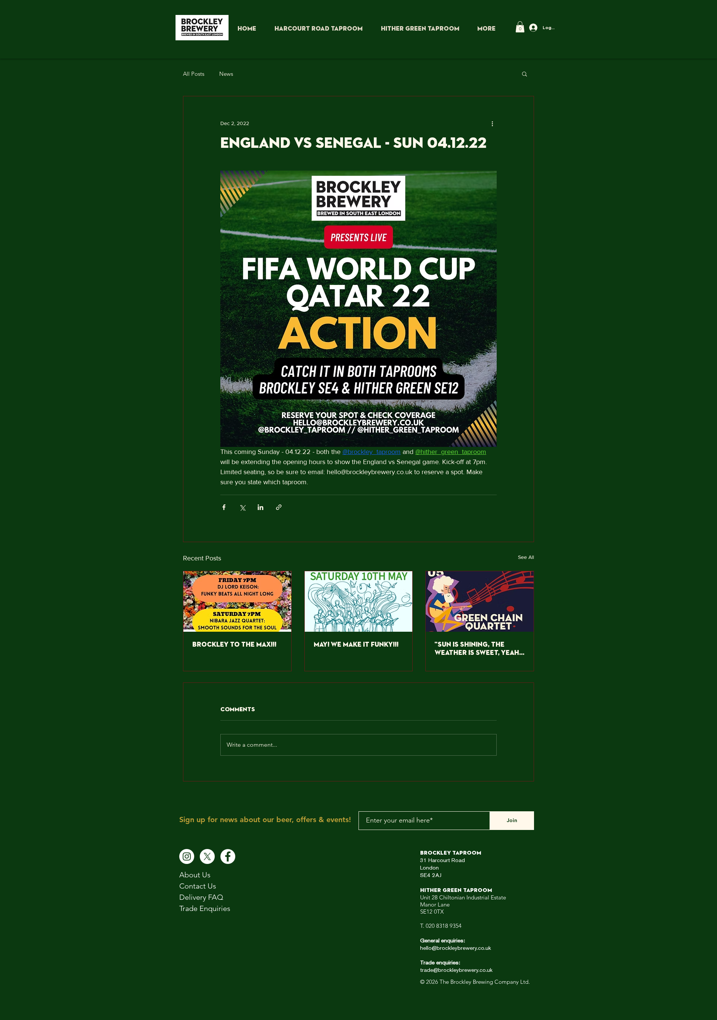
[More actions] (492, 123)
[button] (520, 26)
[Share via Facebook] (223, 507)
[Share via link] (278, 507)
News (226, 73)
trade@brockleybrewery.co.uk (456, 970)
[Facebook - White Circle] (227, 856)
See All (526, 557)
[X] (207, 856)
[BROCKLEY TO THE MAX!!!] (237, 601)
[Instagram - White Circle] (186, 856)
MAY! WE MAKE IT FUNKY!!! (356, 644)
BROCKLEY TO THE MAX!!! (234, 644)
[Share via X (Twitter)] (242, 507)
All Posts (193, 73)
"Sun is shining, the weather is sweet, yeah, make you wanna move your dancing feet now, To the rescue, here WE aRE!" (478, 649)
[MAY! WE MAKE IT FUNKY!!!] (359, 601)
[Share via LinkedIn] (260, 507)
